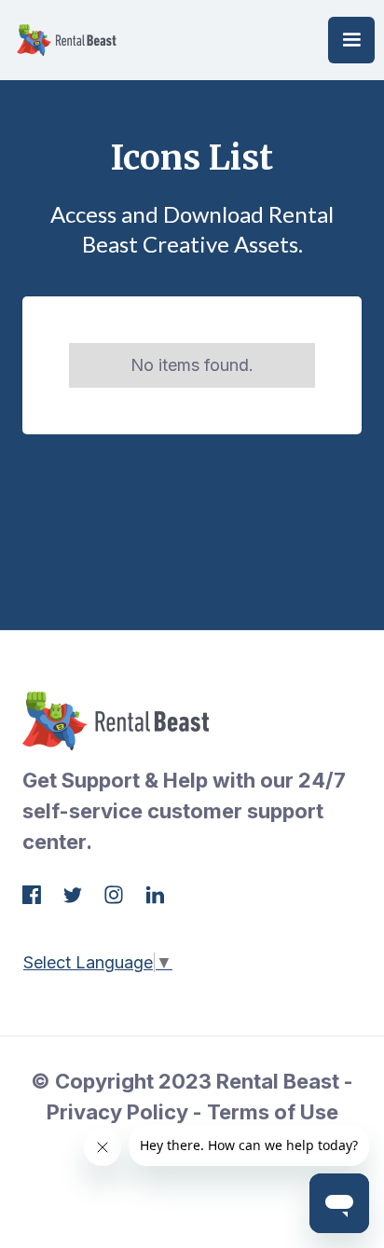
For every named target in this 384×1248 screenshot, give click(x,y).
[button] (351, 40)
